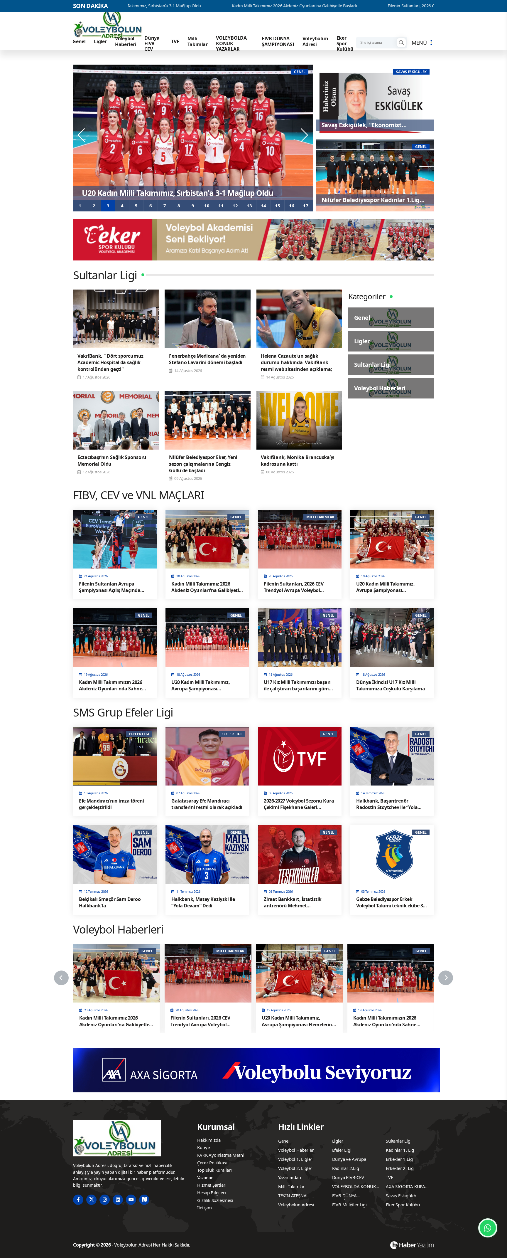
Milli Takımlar (197, 41)
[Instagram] (104, 1200)
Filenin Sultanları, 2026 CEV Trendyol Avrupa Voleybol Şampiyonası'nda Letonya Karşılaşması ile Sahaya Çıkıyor (400, 6)
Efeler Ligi (341, 1150)
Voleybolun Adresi (315, 41)
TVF (175, 41)
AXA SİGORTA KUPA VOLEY (405, 1187)
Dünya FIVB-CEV (152, 43)
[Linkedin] (118, 1200)
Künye (203, 1147)
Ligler (100, 41)
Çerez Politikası (212, 1163)
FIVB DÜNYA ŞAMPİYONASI (278, 41)
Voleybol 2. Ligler (295, 1168)
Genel (79, 41)
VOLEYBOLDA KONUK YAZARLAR (231, 43)
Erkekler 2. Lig (400, 1168)
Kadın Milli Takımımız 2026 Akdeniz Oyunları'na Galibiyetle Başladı (203, 6)
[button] (80, 205)
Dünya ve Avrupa (349, 1159)
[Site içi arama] (401, 42)
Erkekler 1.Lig (399, 1159)
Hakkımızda (208, 1140)
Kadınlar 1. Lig (400, 1150)
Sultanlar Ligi (398, 1141)
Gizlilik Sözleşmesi (215, 1200)
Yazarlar (204, 1177)
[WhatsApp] (487, 1227)
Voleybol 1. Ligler (295, 1159)
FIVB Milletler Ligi (349, 1204)
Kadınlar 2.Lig (345, 1168)
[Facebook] (78, 1200)
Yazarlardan (289, 1177)
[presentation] (82, 135)
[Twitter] (91, 1200)
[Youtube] (131, 1200)
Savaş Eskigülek (401, 1195)
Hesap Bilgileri (211, 1192)
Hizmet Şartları (211, 1185)
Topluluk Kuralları (214, 1170)
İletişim (204, 1207)
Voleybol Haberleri (125, 41)
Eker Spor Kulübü (345, 43)
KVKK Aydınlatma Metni (220, 1155)
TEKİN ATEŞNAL (293, 1195)
